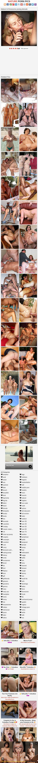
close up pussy (8, 534)
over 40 (24, 524)
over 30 (24, 521)
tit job (23, 594)
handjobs (6, 594)
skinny (23, 573)
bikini (4, 503)
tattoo (23, 586)
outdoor (24, 519)
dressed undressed (9, 550)
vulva (23, 610)
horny (5, 599)
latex (4, 615)
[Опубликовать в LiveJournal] (19, 4)
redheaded (25, 552)
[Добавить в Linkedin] (16, 4)
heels (5, 597)
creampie (6, 539)
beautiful (6, 493)
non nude (24, 503)
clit (4, 532)
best (4, 495)
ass (4, 482)
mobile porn (25, 487)
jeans (5, 612)
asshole (5, 485)
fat (4, 565)
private (23, 545)
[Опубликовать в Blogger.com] (5, 4)
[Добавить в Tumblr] (30, 4)
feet (4, 568)
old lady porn (25, 511)
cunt (4, 545)
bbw (4, 487)
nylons (23, 508)
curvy (4, 547)
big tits (5, 500)
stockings (24, 584)
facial (4, 563)
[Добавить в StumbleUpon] (27, 4)
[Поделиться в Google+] (13, 4)
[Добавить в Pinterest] (21, 4)
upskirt (23, 602)
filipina (5, 571)
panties (23, 534)
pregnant (24, 542)
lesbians (24, 477)
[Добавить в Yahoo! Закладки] (35, 4)
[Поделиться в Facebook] (8, 4)
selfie (23, 558)
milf (22, 485)
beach (5, 490)
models (23, 490)
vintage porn (25, 607)
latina (5, 617)
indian (5, 607)
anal (4, 477)
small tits (24, 578)
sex (22, 560)
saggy (23, 555)
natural (23, 498)
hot (4, 602)
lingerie (24, 480)
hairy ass (6, 591)
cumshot (5, 542)
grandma (6, 584)
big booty (6, 498)
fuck (4, 573)
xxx (22, 617)
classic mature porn (9, 529)
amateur (5, 474)
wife (22, 615)
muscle (23, 495)
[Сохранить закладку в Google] (10, 4)
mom (23, 493)
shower (23, 568)
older (23, 516)
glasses (5, 581)
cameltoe (6, 524)
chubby (5, 526)
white (23, 612)
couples (5, 537)
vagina (23, 604)
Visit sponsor (24, 48)
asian (5, 480)
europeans (6, 560)
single (23, 571)
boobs (5, 513)
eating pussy (7, 552)
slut (22, 576)
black (4, 506)
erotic (5, 558)
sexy (23, 563)
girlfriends (6, 578)
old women (25, 513)
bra (4, 519)
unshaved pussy (26, 599)
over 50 (24, 526)
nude (23, 506)
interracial (6, 610)
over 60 (24, 529)
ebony (5, 555)
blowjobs (6, 511)
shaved (23, 565)
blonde (5, 508)
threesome (25, 591)
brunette (5, 521)
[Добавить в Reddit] (24, 4)
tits (22, 597)
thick (23, 589)
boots (5, 516)
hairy (4, 589)
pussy (23, 547)
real (22, 550)
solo (22, 581)
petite (23, 539)
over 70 (24, 532)
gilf (4, 576)
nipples (23, 500)
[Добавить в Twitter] (33, 4)
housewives (7, 604)
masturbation (25, 482)
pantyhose (24, 537)
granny (5, 586)
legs (22, 474)
